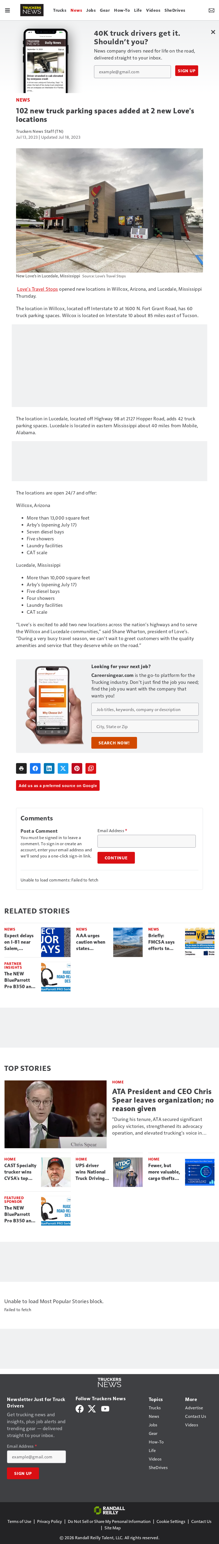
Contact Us (201, 1521)
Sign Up (186, 70)
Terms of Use (19, 1521)
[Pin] (77, 768)
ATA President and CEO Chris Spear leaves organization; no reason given (163, 1100)
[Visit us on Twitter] (92, 1408)
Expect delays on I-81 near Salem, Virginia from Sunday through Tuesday (19, 942)
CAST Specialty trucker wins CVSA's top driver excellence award (20, 1172)
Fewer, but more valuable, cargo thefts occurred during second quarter (164, 1172)
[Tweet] (63, 768)
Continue (116, 857)
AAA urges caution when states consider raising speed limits (90, 942)
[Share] (35, 768)
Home (118, 1082)
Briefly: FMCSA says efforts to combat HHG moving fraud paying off (162, 942)
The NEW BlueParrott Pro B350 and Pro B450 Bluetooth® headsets (19, 980)
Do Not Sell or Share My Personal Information (109, 1521)
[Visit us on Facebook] (80, 1408)
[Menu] (7, 10)
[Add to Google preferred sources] (90, 768)
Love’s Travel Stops (37, 289)
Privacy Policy (49, 1521)
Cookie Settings (171, 1521)
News (23, 100)
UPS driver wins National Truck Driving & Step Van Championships (92, 1172)
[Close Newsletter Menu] (213, 32)
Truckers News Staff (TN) (39, 131)
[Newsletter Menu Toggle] (211, 10)
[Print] (21, 768)
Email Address (112, 830)
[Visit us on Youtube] (105, 1408)
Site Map (112, 1527)
